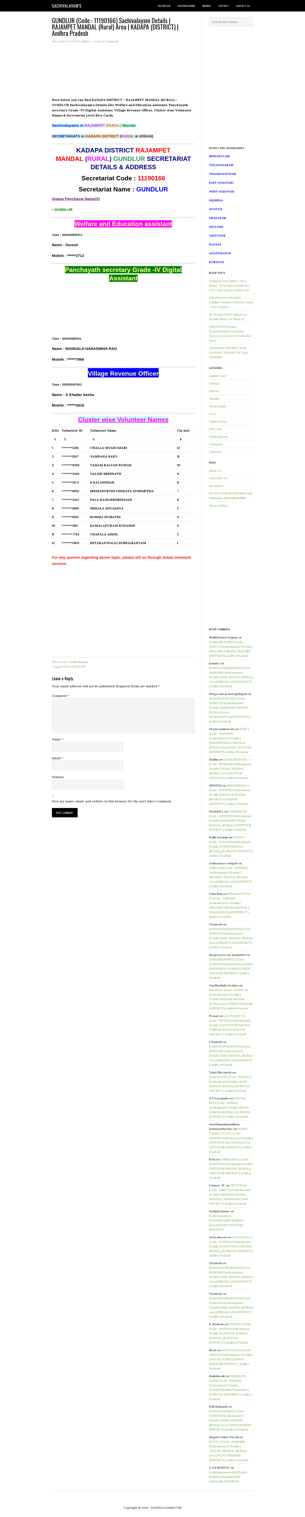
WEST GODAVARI (221, 191)
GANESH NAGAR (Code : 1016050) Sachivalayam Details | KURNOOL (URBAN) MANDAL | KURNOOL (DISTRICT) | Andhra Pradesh (230, 1333)
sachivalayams (79, 662)
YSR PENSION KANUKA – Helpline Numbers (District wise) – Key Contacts (231, 302)
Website (58, 777)
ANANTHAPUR (220, 253)
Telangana (216, 444)
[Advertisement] (123, 72)
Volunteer (215, 451)
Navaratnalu (217, 406)
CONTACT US (218, 478)
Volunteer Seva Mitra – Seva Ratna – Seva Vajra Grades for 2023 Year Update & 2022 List (229, 285)
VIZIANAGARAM (221, 165)
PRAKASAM (217, 218)
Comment (60, 696)
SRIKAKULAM (219, 156)
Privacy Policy (218, 505)
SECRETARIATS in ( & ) (102, 136)
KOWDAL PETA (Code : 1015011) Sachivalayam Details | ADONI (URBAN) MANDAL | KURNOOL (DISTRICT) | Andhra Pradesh (229, 1107)
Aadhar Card (217, 376)
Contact (214, 383)
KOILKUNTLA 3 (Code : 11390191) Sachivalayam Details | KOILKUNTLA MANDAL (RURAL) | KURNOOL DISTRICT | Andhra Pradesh (231, 1246)
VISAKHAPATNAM (222, 174)
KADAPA (215, 244)
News (213, 414)
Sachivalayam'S (67, 5)
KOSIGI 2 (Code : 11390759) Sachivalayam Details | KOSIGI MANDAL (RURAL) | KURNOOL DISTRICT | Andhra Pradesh (231, 846)
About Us (215, 470)
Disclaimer (216, 486)
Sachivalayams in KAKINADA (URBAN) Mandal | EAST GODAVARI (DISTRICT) (228, 1476)
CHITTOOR (217, 235)
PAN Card (215, 429)
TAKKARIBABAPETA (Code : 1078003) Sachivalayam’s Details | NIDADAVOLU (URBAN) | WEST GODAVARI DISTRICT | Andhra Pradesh (231, 969)
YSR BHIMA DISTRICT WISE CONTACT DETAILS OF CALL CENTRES (229, 352)
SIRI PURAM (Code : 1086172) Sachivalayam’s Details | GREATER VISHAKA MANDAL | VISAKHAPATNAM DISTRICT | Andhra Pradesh (230, 1194)
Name (57, 739)
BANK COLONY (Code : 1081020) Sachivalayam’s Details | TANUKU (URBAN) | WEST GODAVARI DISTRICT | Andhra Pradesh (231, 1359)
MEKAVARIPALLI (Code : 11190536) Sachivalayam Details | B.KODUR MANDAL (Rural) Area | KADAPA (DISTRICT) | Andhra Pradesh (229, 795)
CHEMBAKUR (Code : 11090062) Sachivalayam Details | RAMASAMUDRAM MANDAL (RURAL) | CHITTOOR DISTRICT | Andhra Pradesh (230, 820)
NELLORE (216, 227)
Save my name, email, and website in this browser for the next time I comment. (112, 801)
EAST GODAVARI (221, 182)
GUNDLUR (78, 666)
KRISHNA (216, 200)
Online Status (218, 421)
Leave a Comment (106, 41)
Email (57, 758)
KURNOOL (216, 262)
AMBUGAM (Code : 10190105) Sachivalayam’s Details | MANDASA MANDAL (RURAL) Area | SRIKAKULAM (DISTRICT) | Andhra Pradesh (230, 877)
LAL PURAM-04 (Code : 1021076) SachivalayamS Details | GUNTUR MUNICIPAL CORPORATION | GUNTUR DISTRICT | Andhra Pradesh (230, 1025)
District (214, 391)
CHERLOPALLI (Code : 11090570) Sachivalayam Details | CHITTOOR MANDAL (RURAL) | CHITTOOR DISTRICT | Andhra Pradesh (230, 1168)
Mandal (214, 398)
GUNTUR (215, 209)
